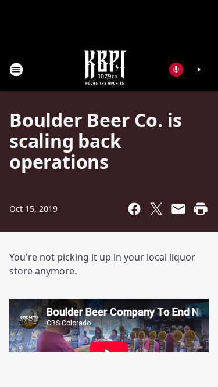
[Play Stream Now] (199, 70)
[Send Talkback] (176, 70)
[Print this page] (200, 209)
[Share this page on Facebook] (134, 209)
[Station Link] (105, 69)
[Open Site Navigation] (16, 70)
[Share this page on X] (156, 209)
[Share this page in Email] (178, 209)
